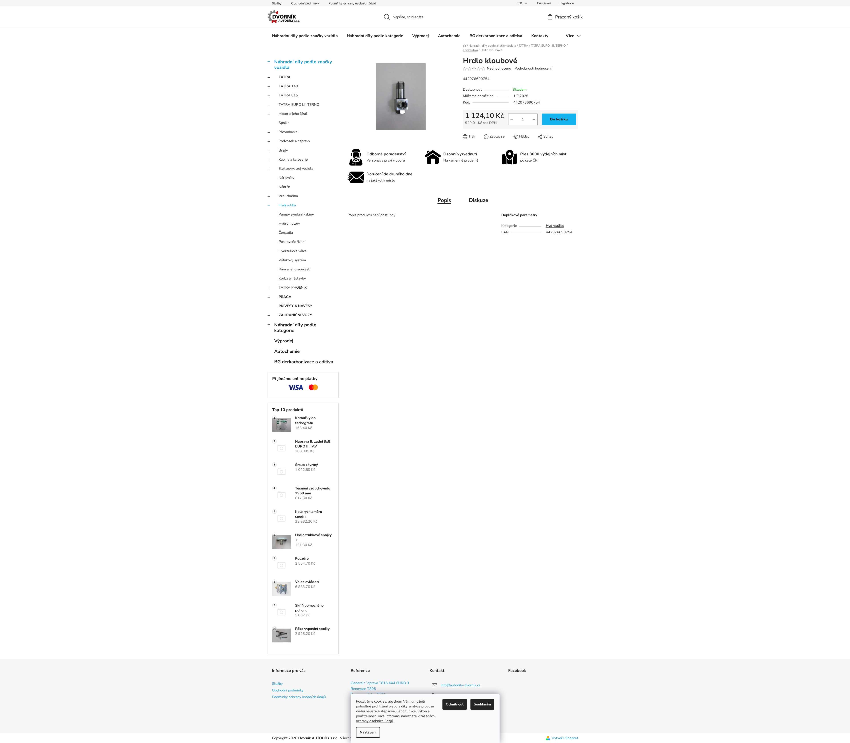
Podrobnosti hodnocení (533, 68)
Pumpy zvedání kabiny (296, 214)
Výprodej (283, 341)
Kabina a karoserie (293, 159)
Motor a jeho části (293, 113)
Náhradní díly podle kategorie (295, 328)
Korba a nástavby (292, 278)
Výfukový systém (292, 260)
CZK (519, 3)
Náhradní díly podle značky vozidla (303, 64)
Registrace (567, 3)
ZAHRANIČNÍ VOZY (295, 315)
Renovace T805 (363, 689)
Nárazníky (286, 177)
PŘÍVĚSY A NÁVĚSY (295, 306)
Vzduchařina (288, 196)
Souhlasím (482, 704)
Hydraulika (287, 205)
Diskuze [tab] (478, 200)
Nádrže (284, 186)
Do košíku (559, 119)
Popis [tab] (444, 200)
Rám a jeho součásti (294, 269)
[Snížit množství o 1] (511, 119)
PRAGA (285, 296)
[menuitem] (305, 35)
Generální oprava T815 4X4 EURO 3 (380, 683)
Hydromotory (289, 223)
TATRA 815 (288, 95)
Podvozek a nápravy (294, 141)
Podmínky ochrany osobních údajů (352, 3)
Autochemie (287, 351)
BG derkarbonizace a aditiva (303, 362)
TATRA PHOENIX (293, 287)
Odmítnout (455, 704)
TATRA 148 (288, 86)
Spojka (284, 122)
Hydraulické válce (293, 251)
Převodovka (288, 132)
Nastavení (368, 732)
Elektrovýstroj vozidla (296, 168)
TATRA (284, 77)
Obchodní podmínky (305, 3)
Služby (276, 3)
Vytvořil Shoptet (565, 738)
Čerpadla (286, 232)
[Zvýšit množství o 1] (534, 119)
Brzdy (283, 150)
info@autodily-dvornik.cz (460, 685)
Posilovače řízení (292, 241)
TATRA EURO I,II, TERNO (299, 104)
